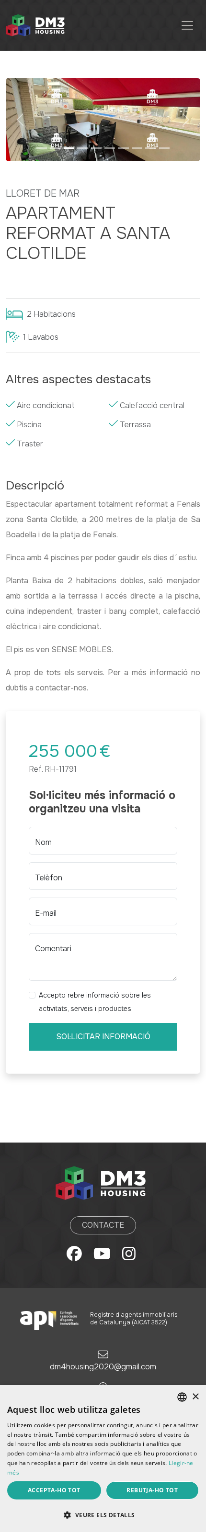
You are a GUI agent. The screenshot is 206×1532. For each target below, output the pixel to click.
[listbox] (182, 1397)
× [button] (195, 1396)
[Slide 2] (55, 148)
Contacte (103, 1225)
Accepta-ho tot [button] (54, 1490)
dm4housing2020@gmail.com (103, 1367)
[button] (20, 119)
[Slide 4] (82, 148)
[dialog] (103, 1458)
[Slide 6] (109, 148)
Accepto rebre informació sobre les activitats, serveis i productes (95, 1002)
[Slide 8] (137, 148)
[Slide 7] (123, 148)
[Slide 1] (41, 148)
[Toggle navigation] (187, 25)
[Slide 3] (69, 148)
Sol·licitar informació (103, 1037)
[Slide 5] (96, 148)
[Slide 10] (164, 148)
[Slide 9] (150, 148)
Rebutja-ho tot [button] (152, 1490)
